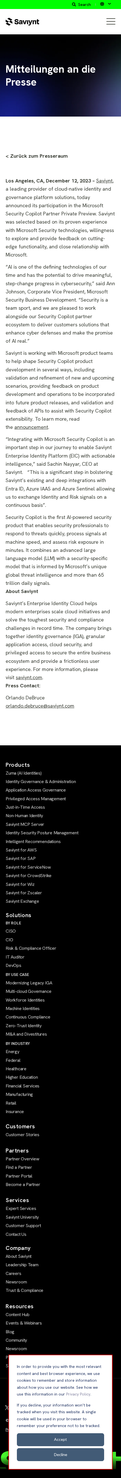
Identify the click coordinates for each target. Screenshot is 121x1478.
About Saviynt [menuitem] (19, 1256)
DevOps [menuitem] (13, 965)
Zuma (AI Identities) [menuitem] (24, 773)
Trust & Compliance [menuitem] (24, 1290)
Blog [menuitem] (10, 1332)
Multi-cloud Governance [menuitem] (28, 991)
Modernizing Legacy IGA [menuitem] (29, 983)
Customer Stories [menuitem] (22, 1135)
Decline (60, 1454)
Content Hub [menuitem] (18, 1315)
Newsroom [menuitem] (16, 1282)
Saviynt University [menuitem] (22, 1217)
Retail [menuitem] (11, 1103)
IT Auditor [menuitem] (15, 957)
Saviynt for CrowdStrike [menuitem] (28, 876)
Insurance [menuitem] (15, 1111)
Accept (60, 1439)
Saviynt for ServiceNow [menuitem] (28, 867)
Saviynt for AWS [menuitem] (21, 850)
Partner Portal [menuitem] (19, 1176)
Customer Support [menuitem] (23, 1226)
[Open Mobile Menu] (110, 21)
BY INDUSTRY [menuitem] (18, 1043)
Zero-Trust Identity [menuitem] (24, 1026)
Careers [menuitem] (13, 1273)
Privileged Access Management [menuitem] (36, 799)
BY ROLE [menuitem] (13, 923)
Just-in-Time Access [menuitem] (25, 807)
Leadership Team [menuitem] (22, 1265)
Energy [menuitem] (12, 1052)
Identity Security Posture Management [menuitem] (42, 833)
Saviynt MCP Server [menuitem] (25, 824)
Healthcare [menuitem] (16, 1069)
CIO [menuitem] (9, 940)
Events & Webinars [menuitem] (24, 1323)
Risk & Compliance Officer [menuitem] (31, 948)
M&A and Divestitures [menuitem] (26, 1034)
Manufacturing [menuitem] (19, 1094)
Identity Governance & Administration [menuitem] (41, 781)
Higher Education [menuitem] (22, 1077)
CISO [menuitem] (11, 931)
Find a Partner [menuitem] (19, 1167)
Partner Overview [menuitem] (22, 1159)
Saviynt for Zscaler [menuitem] (24, 893)
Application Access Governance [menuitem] (36, 790)
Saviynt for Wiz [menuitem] (20, 884)
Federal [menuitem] (13, 1060)
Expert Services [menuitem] (21, 1208)
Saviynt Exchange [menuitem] (22, 901)
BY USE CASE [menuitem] (17, 974)
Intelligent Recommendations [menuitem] (33, 841)
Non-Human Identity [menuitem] (24, 816)
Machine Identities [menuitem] (23, 1008)
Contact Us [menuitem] (16, 1234)
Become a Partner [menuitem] (23, 1184)
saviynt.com (29, 677)
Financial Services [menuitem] (22, 1086)
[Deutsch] (105, 4)
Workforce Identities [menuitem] (25, 1000)
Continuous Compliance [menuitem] (28, 1017)
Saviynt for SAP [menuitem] (21, 858)
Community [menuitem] (16, 1340)
